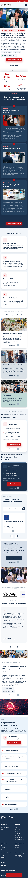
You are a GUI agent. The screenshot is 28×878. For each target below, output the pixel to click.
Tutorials (3, 847)
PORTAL (17, 835)
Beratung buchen (14, 65)
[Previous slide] (11, 646)
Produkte (18, 824)
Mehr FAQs (13, 809)
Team (2, 855)
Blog (2, 845)
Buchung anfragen (13, 444)
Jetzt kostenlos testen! (13, 875)
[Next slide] (16, 536)
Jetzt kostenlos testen (13, 59)
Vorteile (17, 845)
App (16, 827)
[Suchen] (23, 508)
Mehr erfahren (12, 345)
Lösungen (4, 824)
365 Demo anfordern (13, 558)
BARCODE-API (18, 837)
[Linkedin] (5, 865)
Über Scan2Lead (6, 853)
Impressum (12, 870)
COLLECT (17, 831)
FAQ (2, 849)
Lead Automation (19, 839)
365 (2, 829)
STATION (17, 833)
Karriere (3, 857)
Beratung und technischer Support (20, 856)
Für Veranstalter (19, 843)
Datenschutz (4, 870)
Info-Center (4, 843)
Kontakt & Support (20, 853)
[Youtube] (2, 865)
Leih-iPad (17, 829)
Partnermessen (5, 827)
